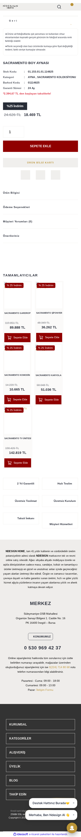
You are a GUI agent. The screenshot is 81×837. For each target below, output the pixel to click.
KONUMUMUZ (42, 636)
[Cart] (74, 7)
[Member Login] (66, 7)
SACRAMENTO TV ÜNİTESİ (17, 438)
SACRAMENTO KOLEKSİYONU (56, 77)
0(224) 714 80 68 (59, 667)
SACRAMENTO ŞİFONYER (49, 313)
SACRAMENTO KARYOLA (48, 375)
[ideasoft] (20, 834)
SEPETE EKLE (40, 146)
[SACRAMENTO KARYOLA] (48, 358)
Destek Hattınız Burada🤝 (51, 803)
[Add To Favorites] (71, 22)
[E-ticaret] (40, 834)
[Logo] (10, 6)
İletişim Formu (44, 689)
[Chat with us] (72, 828)
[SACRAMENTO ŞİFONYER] (49, 295)
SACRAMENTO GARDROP (17, 313)
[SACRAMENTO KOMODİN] (17, 358)
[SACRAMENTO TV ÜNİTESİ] (17, 420)
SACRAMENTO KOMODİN (17, 375)
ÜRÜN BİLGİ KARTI (40, 162)
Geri (13, 20)
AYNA (31, 77)
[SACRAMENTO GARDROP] (17, 295)
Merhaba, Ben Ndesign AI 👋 (49, 815)
